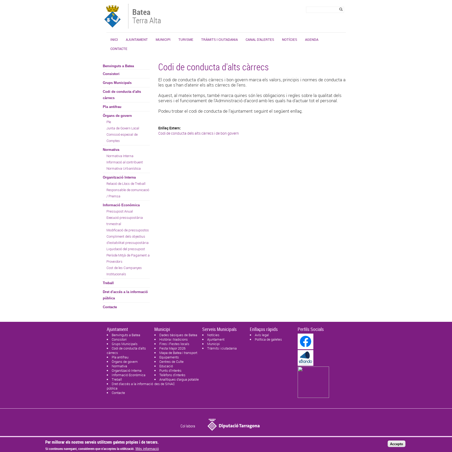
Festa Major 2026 (172, 348)
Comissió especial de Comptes (122, 138)
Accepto (396, 444)
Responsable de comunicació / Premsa (127, 193)
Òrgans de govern (117, 116)
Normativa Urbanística (123, 168)
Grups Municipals (117, 83)
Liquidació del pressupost (125, 249)
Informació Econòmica (121, 205)
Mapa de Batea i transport (178, 352)
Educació (166, 366)
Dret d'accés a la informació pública (125, 295)
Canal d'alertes (260, 39)
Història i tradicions (173, 339)
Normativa (111, 150)
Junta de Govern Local (122, 128)
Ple (108, 122)
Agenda (311, 39)
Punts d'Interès (170, 370)
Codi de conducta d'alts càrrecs (122, 95)
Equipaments (169, 357)
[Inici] (112, 26)
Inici (114, 39)
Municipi (163, 39)
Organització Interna (119, 177)
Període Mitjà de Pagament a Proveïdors (128, 258)
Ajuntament (137, 39)
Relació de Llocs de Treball (125, 184)
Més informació (147, 449)
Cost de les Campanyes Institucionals (124, 271)
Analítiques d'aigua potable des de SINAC (176, 381)
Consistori (111, 74)
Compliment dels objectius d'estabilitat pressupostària (127, 239)
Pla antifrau (112, 107)
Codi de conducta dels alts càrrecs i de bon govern (198, 133)
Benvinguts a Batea (118, 66)
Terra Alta (146, 17)
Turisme (185, 39)
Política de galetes (268, 339)
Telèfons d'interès (172, 375)
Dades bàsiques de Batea (178, 335)
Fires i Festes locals (174, 343)
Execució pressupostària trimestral (124, 221)
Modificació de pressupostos (127, 230)
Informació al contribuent (124, 162)
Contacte (118, 48)
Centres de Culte (171, 361)
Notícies (289, 39)
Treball (108, 283)
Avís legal (262, 335)
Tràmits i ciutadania (219, 39)
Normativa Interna (119, 156)
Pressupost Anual (119, 211)
